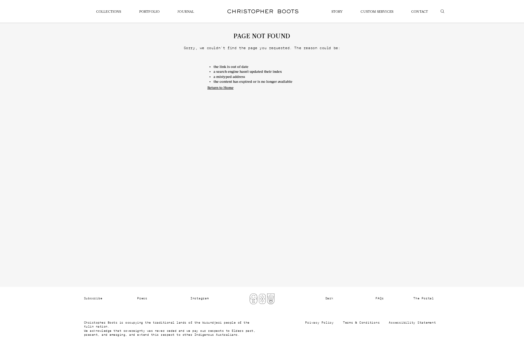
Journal (185, 12)
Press (142, 298)
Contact (419, 12)
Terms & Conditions (361, 323)
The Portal (423, 298)
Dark (329, 298)
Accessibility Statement (412, 323)
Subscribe (93, 298)
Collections (108, 12)
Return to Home (220, 88)
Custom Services (377, 12)
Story (337, 12)
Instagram (199, 298)
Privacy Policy (319, 323)
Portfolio (149, 12)
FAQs (379, 298)
